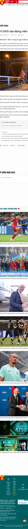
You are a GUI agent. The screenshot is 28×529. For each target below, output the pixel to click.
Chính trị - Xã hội (20, 4)
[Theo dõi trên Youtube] (12, 2)
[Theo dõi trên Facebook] (10, 2)
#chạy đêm (5, 145)
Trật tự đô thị (11, 4)
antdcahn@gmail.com (23, 489)
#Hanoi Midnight (21, 145)
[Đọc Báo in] (17, 1)
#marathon (12, 145)
